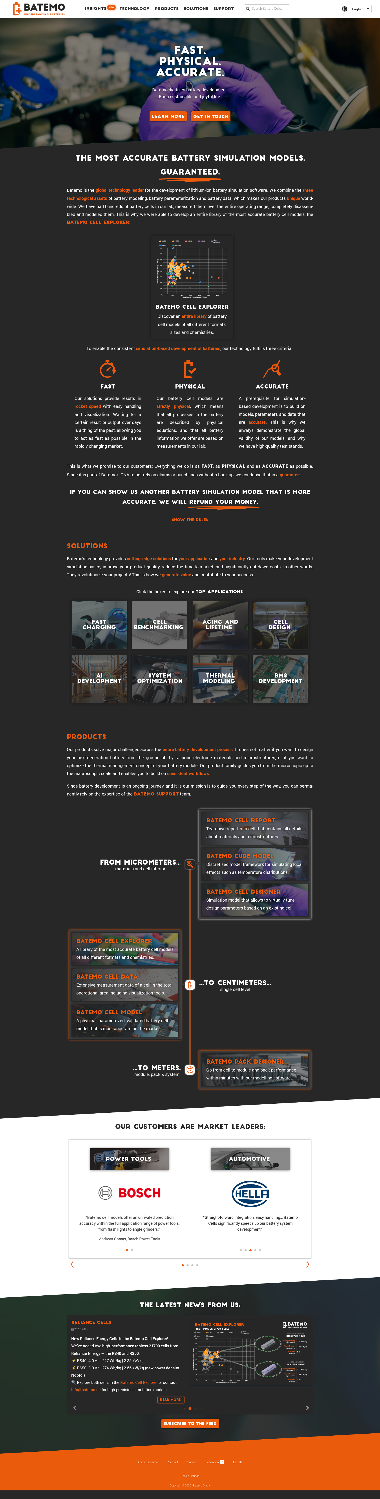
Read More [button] (171, 1420)
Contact (172, 1493)
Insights (99, 8)
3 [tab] (192, 1270)
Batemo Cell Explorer (98, 223)
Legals (238, 1493)
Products (167, 9)
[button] (361, 9)
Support (224, 9)
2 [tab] (187, 1265)
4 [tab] (197, 1265)
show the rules (190, 520)
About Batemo (147, 1493)
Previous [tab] (73, 1264)
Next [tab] (306, 1264)
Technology (134, 9)
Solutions (196, 9)
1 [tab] (183, 1265)
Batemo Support (156, 794)
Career (192, 1493)
